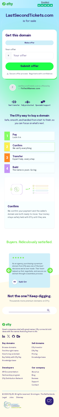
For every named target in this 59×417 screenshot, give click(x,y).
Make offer (29, 43)
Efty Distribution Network (12, 378)
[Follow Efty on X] (8, 336)
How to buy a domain (11, 354)
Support (35, 382)
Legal (4, 397)
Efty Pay (35, 351)
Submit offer (29, 66)
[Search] (48, 310)
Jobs (11, 397)
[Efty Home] (7, 4)
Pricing (34, 354)
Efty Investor (37, 347)
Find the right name (10, 351)
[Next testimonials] (50, 270)
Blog (33, 375)
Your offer (10, 50)
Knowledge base (9, 360)
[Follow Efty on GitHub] (13, 336)
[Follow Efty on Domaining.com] (18, 336)
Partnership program (11, 375)
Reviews (35, 378)
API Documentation (10, 372)
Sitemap (19, 397)
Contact (35, 385)
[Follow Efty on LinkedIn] (3, 336)
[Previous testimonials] (9, 270)
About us (35, 372)
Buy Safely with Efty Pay (11, 357)
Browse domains (9, 347)
